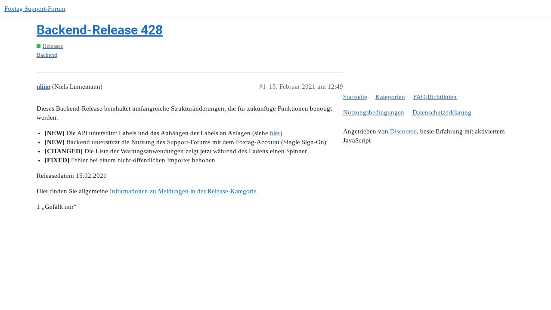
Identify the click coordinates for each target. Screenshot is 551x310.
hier (275, 133)
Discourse (403, 131)
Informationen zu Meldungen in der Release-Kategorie (183, 191)
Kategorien (390, 96)
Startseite (355, 96)
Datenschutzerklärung (441, 112)
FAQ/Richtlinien (435, 96)
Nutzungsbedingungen (373, 112)
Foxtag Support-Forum (34, 8)
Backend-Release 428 (100, 29)
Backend (47, 55)
